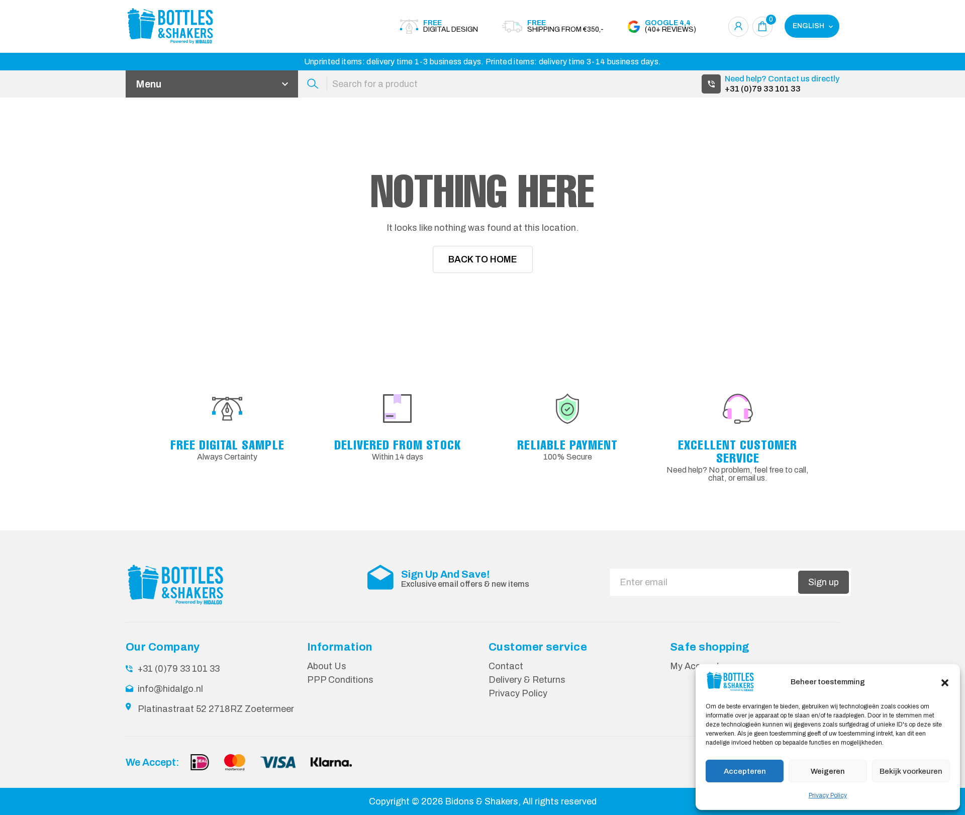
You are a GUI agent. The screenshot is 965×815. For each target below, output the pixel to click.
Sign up (823, 582)
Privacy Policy (828, 795)
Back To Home (482, 259)
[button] (945, 682)
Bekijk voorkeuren (911, 771)
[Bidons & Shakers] (181, 26)
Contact (506, 666)
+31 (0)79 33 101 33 (763, 88)
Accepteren (745, 771)
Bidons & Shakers (481, 801)
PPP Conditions (340, 680)
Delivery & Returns (527, 680)
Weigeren (828, 771)
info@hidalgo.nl (170, 689)
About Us (326, 666)
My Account (695, 666)
